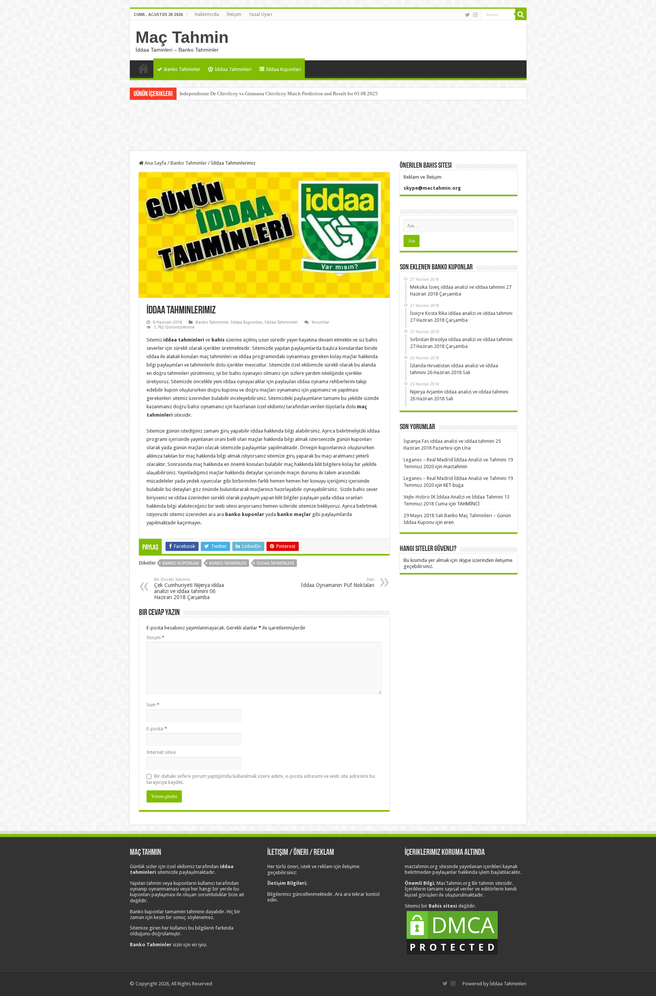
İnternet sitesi (161, 752)
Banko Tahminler (182, 69)
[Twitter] (467, 14)
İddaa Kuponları (283, 69)
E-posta (157, 729)
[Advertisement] (328, 126)
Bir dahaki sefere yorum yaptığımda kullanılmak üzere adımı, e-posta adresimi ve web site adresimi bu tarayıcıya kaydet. (261, 779)
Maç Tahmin (182, 37)
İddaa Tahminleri (233, 69)
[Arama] (521, 14)
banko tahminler (227, 563)
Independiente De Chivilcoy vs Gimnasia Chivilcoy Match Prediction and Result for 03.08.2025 (279, 93)
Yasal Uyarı (260, 14)
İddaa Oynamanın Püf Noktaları (337, 582)
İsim (153, 705)
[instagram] (475, 14)
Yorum (155, 637)
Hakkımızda (207, 14)
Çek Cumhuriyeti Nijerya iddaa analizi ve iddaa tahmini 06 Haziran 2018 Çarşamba (189, 588)
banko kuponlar (180, 563)
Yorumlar (320, 322)
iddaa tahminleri (275, 563)
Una (466, 448)
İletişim (234, 14)
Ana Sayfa (143, 68)
